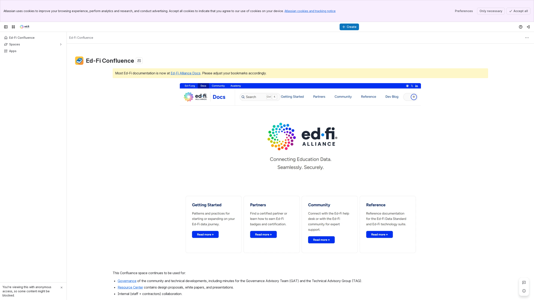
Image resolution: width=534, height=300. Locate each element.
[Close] (61, 287)
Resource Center (130, 287)
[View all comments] (524, 282)
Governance (127, 281)
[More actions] (527, 37)
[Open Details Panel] (524, 291)
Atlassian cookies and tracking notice (310, 11)
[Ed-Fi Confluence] (24, 27)
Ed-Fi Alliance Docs (185, 73)
